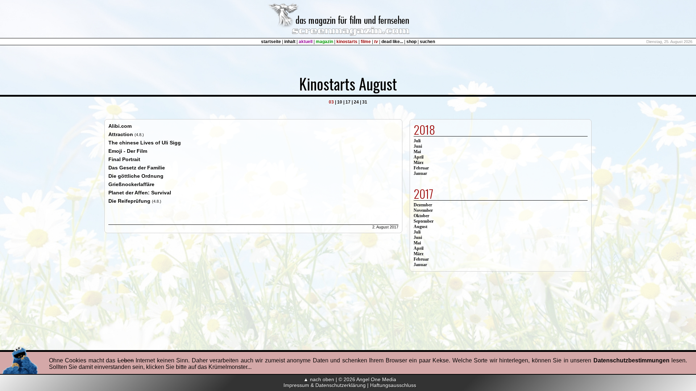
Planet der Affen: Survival (139, 193)
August (420, 226)
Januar (420, 173)
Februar (421, 168)
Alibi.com (120, 126)
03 (331, 102)
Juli (417, 140)
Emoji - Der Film (127, 151)
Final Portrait (124, 159)
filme (366, 41)
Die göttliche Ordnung (135, 176)
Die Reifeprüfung (129, 201)
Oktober (421, 215)
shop (411, 41)
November (423, 210)
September (424, 221)
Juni (418, 146)
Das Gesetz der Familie (136, 168)
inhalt (289, 41)
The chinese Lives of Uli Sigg (144, 143)
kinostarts (346, 41)
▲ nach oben (318, 379)
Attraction (120, 134)
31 (364, 102)
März (418, 162)
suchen (427, 41)
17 (348, 102)
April (418, 157)
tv (376, 41)
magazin (324, 41)
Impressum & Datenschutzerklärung (324, 385)
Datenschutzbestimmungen (631, 360)
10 (339, 102)
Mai (417, 151)
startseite (271, 41)
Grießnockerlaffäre (131, 184)
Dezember (423, 204)
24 (356, 102)
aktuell (305, 41)
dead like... (392, 41)
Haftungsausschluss (393, 385)
